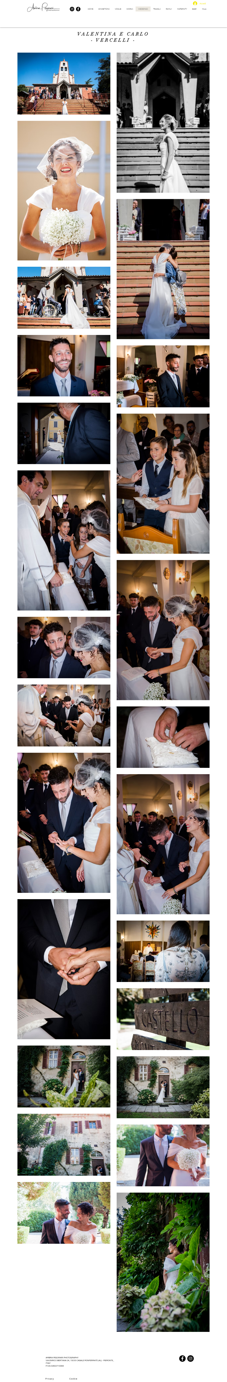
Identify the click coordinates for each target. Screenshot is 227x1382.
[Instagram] (72, 9)
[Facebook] (78, 9)
